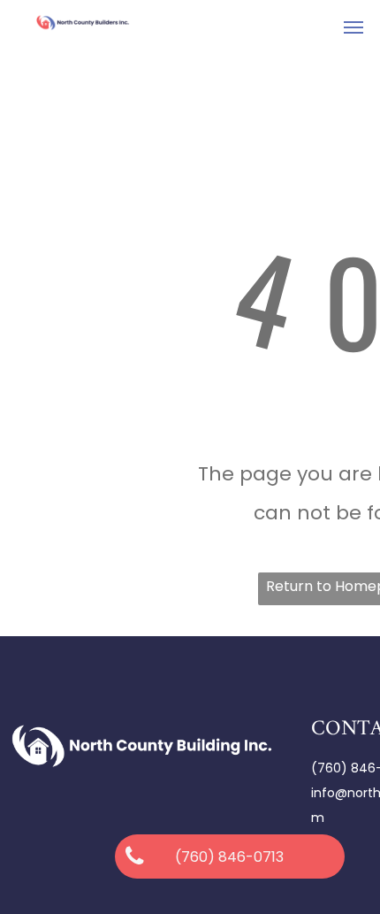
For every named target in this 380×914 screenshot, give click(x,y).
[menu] (353, 27)
